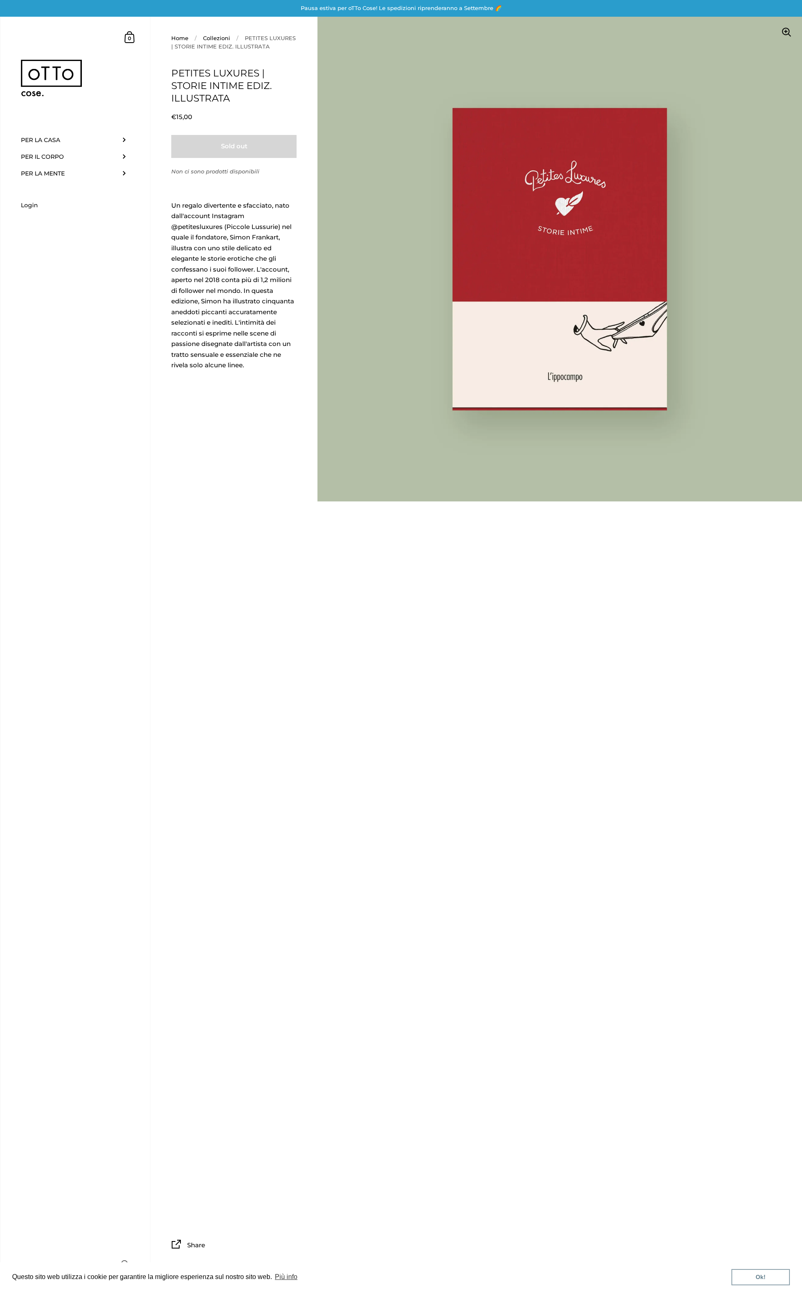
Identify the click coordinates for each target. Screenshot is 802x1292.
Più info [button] (286, 1276)
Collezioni (216, 38)
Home (179, 38)
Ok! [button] (761, 1277)
